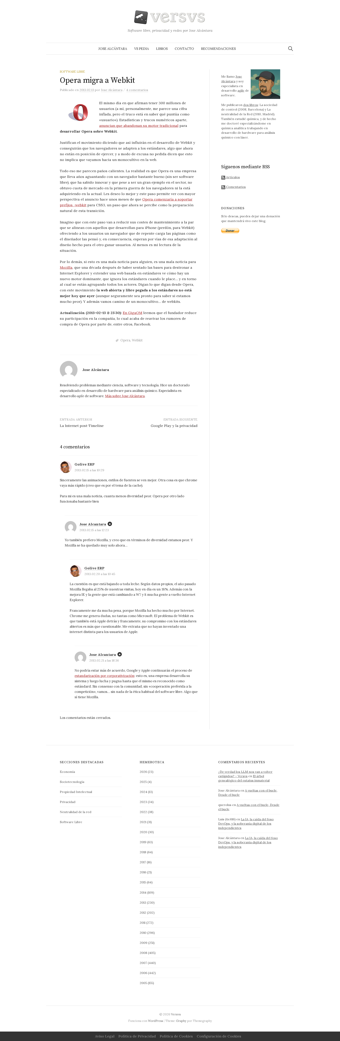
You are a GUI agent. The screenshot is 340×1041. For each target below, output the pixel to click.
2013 (143, 902)
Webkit (137, 340)
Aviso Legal (105, 1036)
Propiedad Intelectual (76, 792)
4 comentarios (137, 90)
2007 (143, 963)
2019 (143, 842)
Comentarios (235, 187)
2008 (143, 953)
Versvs (176, 1014)
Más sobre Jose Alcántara (125, 396)
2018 (143, 852)
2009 (143, 943)
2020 (143, 832)
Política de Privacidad (137, 1036)
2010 (143, 933)
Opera (125, 340)
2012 (143, 913)
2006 (143, 973)
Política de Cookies (176, 1036)
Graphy (181, 1021)
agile (240, 90)
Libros (162, 48)
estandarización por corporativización (104, 676)
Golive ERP (94, 568)
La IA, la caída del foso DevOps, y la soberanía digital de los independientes (246, 823)
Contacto (184, 48)
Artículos (232, 177)
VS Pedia (141, 48)
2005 (143, 983)
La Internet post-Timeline (82, 425)
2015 (143, 882)
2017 (143, 862)
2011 (142, 923)
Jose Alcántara (112, 48)
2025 (143, 782)
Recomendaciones (218, 48)
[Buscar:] (290, 48)
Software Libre (72, 71)
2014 (143, 892)
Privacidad (67, 802)
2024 (143, 792)
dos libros (250, 105)
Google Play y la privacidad (174, 425)
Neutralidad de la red (75, 812)
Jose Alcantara (92, 524)
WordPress (155, 1021)
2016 (143, 872)
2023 (143, 802)
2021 (143, 822)
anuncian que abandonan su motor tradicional (138, 125)
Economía (67, 772)
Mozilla (66, 267)
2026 (143, 772)
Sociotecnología (72, 782)
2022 (143, 812)
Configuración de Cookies (219, 1036)
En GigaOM (132, 312)
